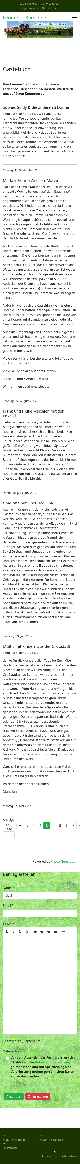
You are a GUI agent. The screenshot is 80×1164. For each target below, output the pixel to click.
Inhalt (8, 923)
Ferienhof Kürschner (25, 17)
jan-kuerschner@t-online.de (41, 8)
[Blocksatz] (55, 931)
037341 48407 (31, 3)
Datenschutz (13, 1051)
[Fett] (7, 931)
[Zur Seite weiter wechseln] (73, 825)
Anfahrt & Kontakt (51, 1140)
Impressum (49, 1156)
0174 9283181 (50, 3)
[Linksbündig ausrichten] (35, 931)
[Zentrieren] (42, 931)
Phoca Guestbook (64, 861)
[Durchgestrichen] (27, 931)
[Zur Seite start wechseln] (20, 825)
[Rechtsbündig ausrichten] (48, 931)
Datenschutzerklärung (52, 1062)
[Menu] (74, 17)
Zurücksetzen (38, 1096)
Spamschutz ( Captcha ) (21, 1041)
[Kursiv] (13, 931)
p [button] (5, 1032)
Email (8, 905)
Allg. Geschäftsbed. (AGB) (19, 1140)
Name (8, 888)
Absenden (13, 1096)
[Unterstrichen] (20, 931)
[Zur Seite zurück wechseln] (27, 825)
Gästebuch (10, 1148)
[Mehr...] (63, 931)
